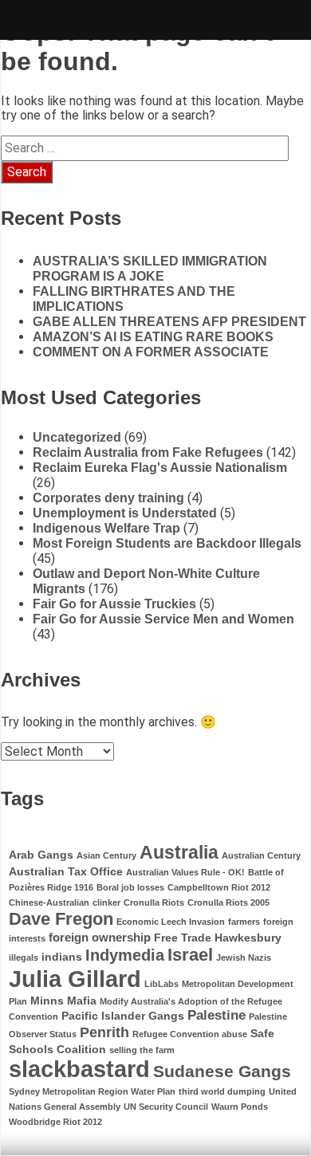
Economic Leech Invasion (170, 921)
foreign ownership (100, 937)
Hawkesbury (248, 938)
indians (61, 957)
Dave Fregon (61, 919)
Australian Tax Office (66, 872)
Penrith (104, 1032)
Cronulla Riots (154, 902)
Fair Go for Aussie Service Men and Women (163, 619)
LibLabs (161, 984)
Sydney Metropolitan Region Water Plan (92, 1091)
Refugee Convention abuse (189, 1034)
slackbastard (79, 1069)
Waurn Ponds (239, 1106)
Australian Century (261, 855)
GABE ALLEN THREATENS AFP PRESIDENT (169, 321)
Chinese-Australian (49, 902)
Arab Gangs (41, 855)
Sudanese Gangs (222, 1071)
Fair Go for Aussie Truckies (114, 604)
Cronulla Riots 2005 (228, 902)
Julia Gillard (75, 978)
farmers (244, 921)
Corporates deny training (108, 498)
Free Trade (182, 938)
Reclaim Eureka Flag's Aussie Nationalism (160, 467)
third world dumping (222, 1091)
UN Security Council (166, 1106)
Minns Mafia (63, 1001)
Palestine (216, 1015)
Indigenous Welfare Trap (106, 528)
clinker (106, 902)
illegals (23, 957)
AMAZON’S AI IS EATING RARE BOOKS (153, 337)
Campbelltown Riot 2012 (218, 887)
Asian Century (106, 855)
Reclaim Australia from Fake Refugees (148, 452)
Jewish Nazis (243, 957)
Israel (190, 955)
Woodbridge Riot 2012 (55, 1122)
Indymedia (124, 955)
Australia (179, 852)
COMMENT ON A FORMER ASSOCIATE (151, 352)
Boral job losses (130, 887)
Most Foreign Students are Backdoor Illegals (167, 543)
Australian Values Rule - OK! (185, 872)
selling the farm (142, 1050)
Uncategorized (77, 437)
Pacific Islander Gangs (122, 1016)
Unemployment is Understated (125, 513)
